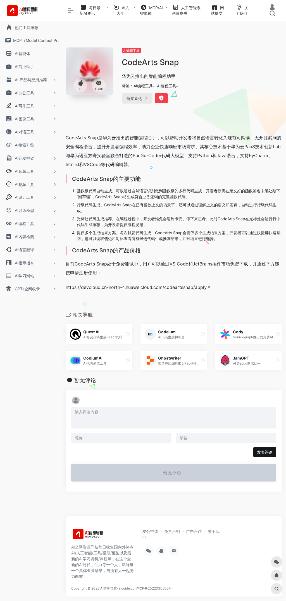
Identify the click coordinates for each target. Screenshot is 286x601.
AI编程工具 (131, 51)
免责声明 (172, 531)
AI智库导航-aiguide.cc (117, 588)
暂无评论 (85, 380)
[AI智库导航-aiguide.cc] (96, 536)
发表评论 (265, 452)
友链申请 (150, 531)
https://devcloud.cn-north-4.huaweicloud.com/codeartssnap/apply (136, 287)
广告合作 (194, 531)
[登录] (272, 8)
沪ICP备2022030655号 (153, 588)
